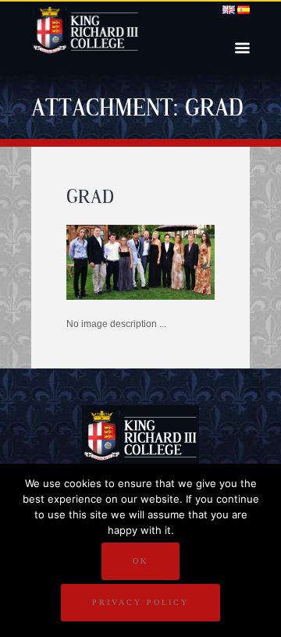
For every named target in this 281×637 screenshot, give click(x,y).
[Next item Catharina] (177, 262)
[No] (261, 550)
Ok (140, 561)
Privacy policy (140, 602)
